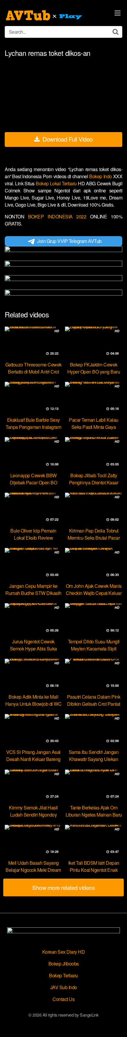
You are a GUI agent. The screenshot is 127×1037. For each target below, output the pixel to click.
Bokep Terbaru (63, 975)
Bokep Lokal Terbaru (57, 183)
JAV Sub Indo (63, 987)
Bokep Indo (101, 176)
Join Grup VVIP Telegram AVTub (69, 241)
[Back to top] (116, 1024)
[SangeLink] (44, 15)
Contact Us (63, 999)
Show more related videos (63, 887)
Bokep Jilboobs (63, 963)
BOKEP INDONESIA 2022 (57, 216)
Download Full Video (67, 139)
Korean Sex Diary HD (63, 951)
